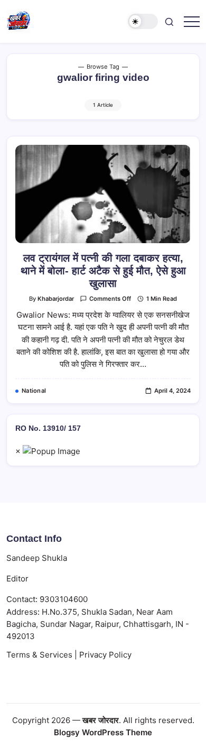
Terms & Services (39, 655)
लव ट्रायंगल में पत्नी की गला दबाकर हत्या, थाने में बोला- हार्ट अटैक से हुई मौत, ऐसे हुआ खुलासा (103, 270)
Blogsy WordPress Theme (103, 732)
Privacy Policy (105, 655)
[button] (143, 21)
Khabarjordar (56, 298)
